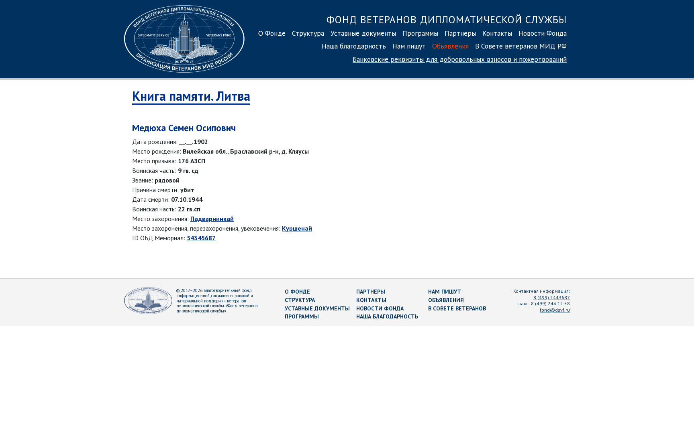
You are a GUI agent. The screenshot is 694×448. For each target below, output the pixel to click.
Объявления (450, 46)
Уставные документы (363, 33)
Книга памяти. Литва (191, 95)
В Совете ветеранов (457, 308)
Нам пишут (409, 46)
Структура (308, 33)
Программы (420, 33)
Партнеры (460, 33)
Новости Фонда (542, 33)
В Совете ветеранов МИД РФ (521, 46)
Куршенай (297, 228)
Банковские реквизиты (460, 59)
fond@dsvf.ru (555, 310)
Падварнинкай (212, 219)
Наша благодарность (354, 46)
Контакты (497, 33)
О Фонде (272, 33)
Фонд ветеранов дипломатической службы (447, 19)
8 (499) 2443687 (551, 297)
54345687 (201, 238)
